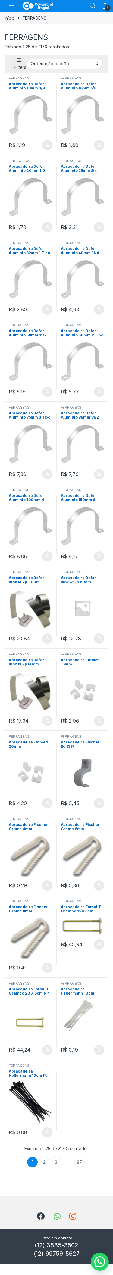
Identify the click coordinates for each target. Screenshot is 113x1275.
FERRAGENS (19, 78)
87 (79, 1162)
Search (92, 5)
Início (9, 18)
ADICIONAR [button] (41, 145)
